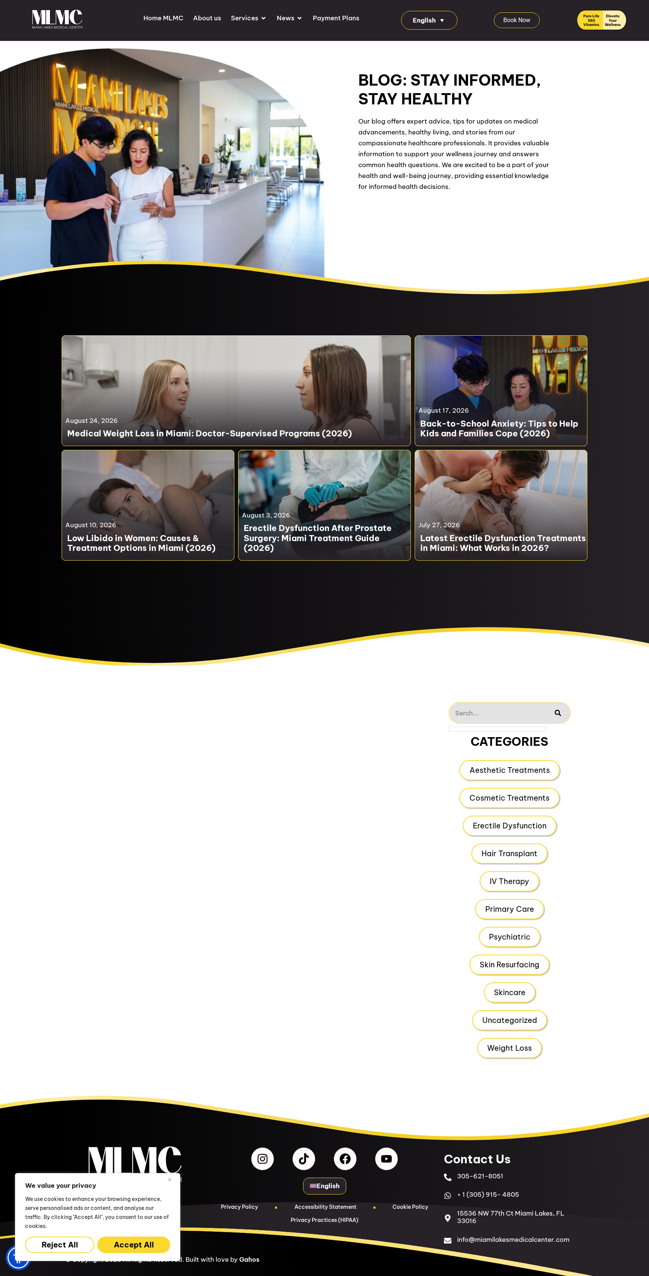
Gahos (249, 1259)
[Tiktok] (304, 1159)
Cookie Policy (410, 1207)
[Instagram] (262, 1159)
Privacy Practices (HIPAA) (324, 1220)
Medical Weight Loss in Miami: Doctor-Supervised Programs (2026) (209, 433)
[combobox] (497, 713)
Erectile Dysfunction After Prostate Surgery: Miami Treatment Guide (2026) (318, 538)
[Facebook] (345, 1159)
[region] (97, 1217)
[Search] (558, 713)
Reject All (60, 1244)
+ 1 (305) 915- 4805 (488, 1194)
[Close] (172, 1179)
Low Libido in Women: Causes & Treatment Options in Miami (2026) (141, 543)
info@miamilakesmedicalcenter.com (513, 1239)
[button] (249, 18)
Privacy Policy (239, 1207)
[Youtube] (386, 1159)
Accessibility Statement (325, 1207)
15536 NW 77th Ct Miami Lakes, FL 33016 (510, 1217)
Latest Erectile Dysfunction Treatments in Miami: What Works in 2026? (503, 543)
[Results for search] (497, 729)
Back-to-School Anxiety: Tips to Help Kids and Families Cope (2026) (499, 429)
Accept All (134, 1244)
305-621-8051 (480, 1176)
